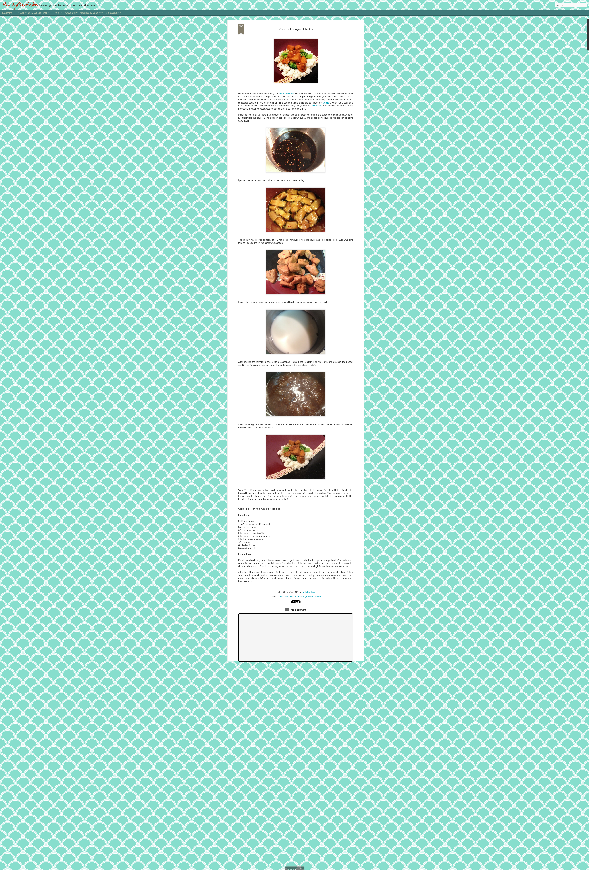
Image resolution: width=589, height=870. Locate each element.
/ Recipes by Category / (91, 12)
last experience (286, 93)
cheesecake (290, 596)
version (326, 102)
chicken (301, 596)
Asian (281, 596)
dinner (318, 596)
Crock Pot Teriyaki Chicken (295, 29)
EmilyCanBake (309, 591)
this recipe (316, 105)
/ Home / (58, 12)
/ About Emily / (71, 12)
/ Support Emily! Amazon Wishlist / (34, 12)
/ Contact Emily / (113, 12)
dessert (310, 596)
